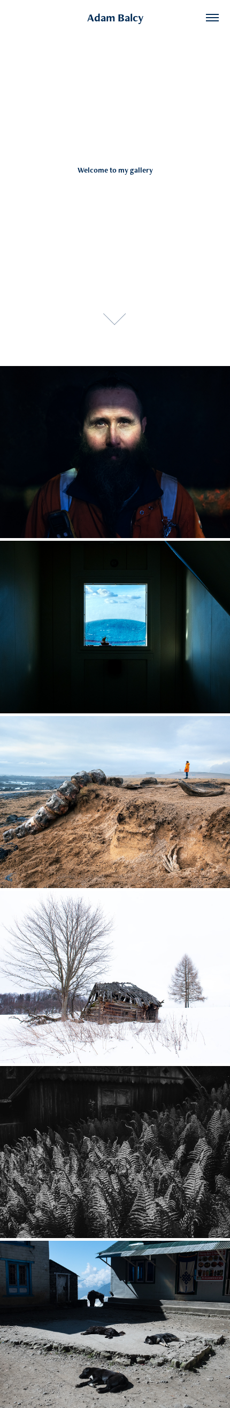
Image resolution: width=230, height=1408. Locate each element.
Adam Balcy (115, 17)
